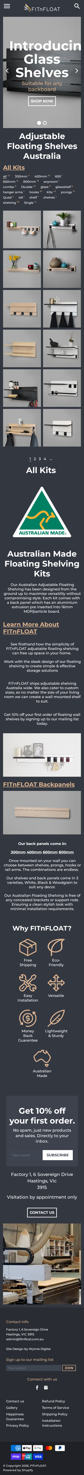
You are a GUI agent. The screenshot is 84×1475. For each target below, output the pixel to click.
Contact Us (42, 1212)
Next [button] (77, 72)
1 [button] (39, 123)
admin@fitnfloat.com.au (25, 1339)
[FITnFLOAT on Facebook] (37, 1390)
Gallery (12, 1408)
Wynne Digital (40, 1349)
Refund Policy (53, 1401)
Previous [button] (7, 72)
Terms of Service (55, 1408)
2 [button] (45, 123)
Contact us (15, 1401)
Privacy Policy (17, 1425)
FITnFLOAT (38, 1466)
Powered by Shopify (18, 1470)
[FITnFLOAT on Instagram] (45, 1390)
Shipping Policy (54, 1414)
